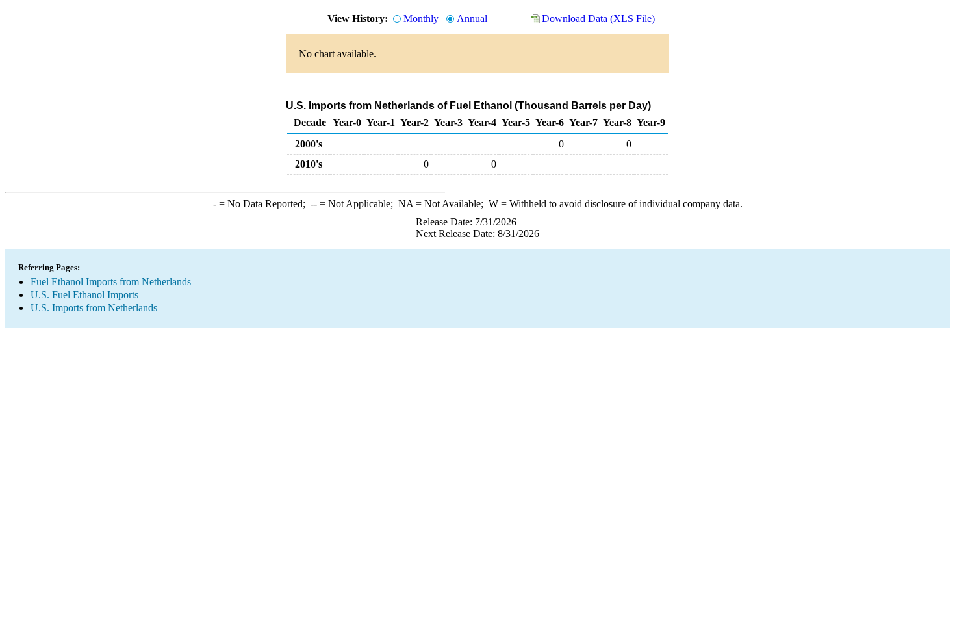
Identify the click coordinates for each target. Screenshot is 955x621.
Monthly (421, 18)
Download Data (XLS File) (598, 18)
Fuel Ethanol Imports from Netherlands (111, 281)
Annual (472, 18)
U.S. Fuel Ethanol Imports (84, 294)
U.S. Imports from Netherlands (94, 307)
